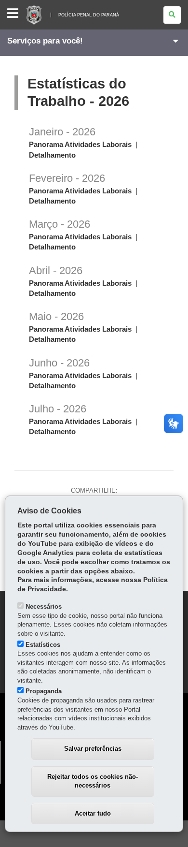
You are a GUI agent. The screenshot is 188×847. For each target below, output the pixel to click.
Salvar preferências (92, 748)
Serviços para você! (45, 40)
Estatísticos (43, 644)
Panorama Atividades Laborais (80, 144)
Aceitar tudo (93, 813)
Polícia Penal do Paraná (88, 15)
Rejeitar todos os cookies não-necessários (92, 781)
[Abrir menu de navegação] (12, 14)
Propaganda (44, 691)
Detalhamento (52, 155)
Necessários (44, 606)
